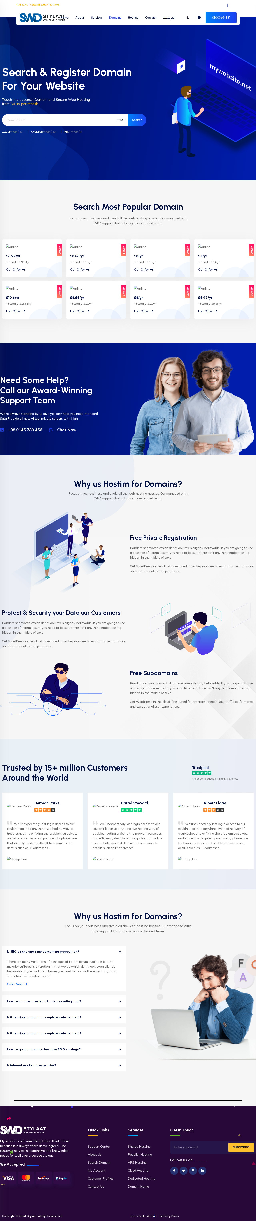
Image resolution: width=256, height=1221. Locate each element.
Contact (151, 17)
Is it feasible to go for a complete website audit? (44, 1017)
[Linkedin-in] (202, 1171)
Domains (115, 17)
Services (96, 17)
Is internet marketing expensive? (31, 1065)
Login (220, 5)
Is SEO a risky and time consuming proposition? (43, 951)
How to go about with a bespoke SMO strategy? (44, 1049)
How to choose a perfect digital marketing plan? (44, 1001)
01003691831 (221, 17)
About (79, 17)
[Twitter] (184, 1171)
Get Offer (13, 269)
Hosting (133, 17)
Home (65, 17)
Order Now (15, 984)
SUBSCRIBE (241, 1147)
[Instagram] (193, 1171)
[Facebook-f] (174, 1171)
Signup (235, 5)
